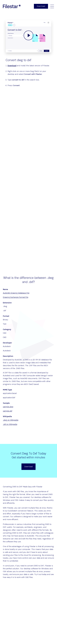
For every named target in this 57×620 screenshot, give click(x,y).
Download (12, 66)
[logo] (12, 6)
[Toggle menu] (52, 6)
